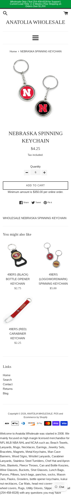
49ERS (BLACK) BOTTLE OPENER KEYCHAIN (18, 279)
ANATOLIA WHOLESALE (35, 22)
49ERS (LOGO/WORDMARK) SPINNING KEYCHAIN (53, 279)
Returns (8, 388)
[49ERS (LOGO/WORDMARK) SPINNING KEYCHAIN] (53, 256)
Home (6, 375)
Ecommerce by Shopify (35, 417)
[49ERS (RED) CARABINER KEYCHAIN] (18, 310)
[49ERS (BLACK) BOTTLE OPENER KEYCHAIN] (18, 256)
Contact (7, 384)
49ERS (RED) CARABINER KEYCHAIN (18, 333)
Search (7, 379)
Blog (5, 393)
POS (56, 413)
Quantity (35, 166)
